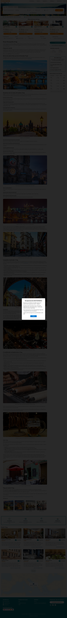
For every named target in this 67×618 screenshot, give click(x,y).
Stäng (33, 316)
